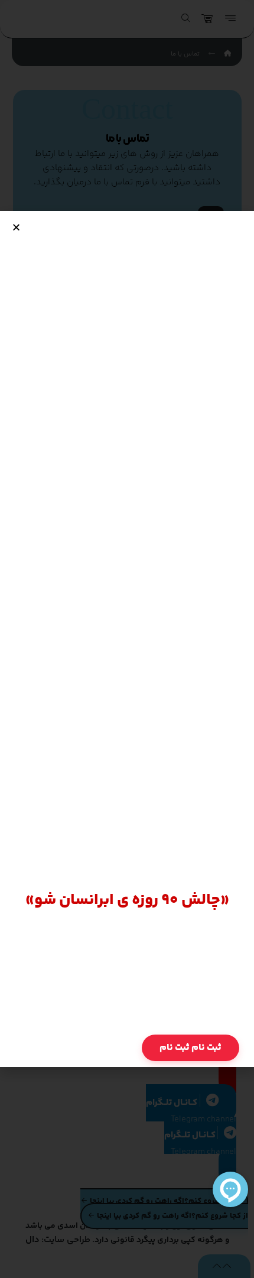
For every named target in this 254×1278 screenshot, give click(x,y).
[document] (127, 639)
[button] (16, 227)
